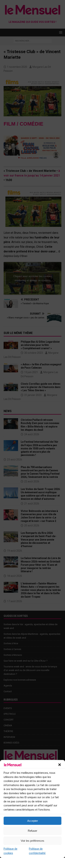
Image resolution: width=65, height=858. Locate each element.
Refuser (32, 830)
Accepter (32, 820)
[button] (59, 764)
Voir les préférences (32, 840)
